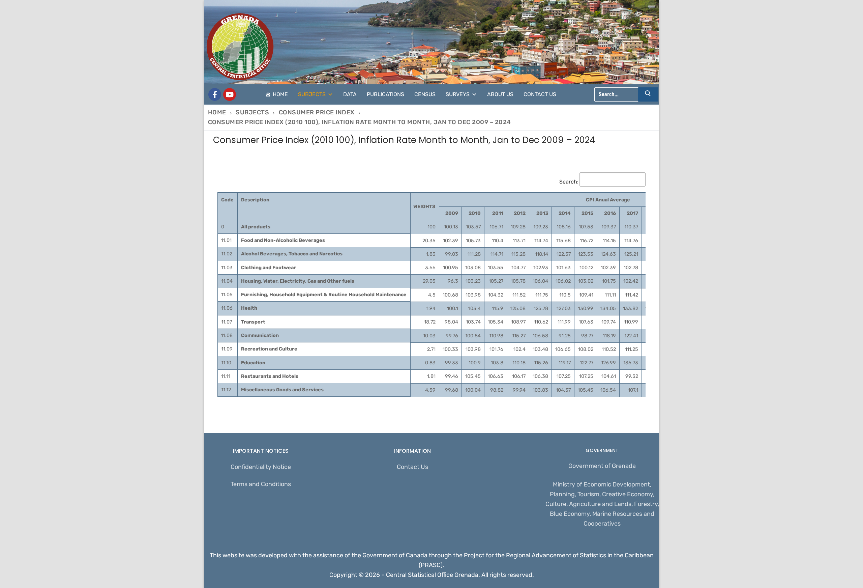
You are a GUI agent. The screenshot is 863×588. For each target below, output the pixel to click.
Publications (385, 94)
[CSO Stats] (229, 94)
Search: (568, 181)
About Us (500, 94)
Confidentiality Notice (261, 467)
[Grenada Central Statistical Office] (214, 94)
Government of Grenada (602, 466)
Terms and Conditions (261, 484)
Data (350, 94)
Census (425, 94)
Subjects (312, 94)
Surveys (458, 94)
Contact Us (540, 94)
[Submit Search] (648, 94)
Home (280, 94)
